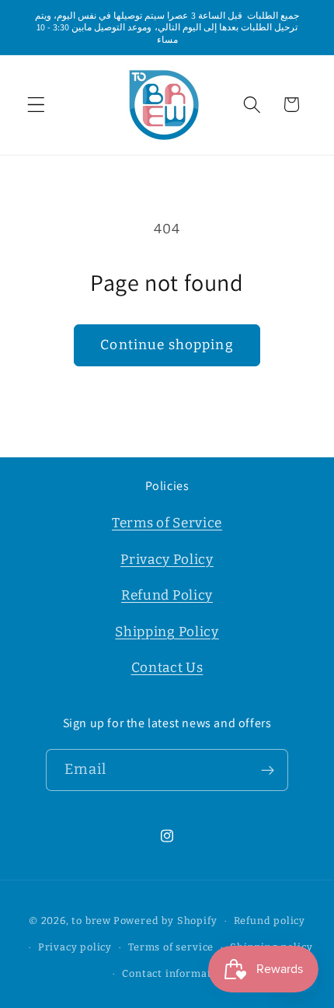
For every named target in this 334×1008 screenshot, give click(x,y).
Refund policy (269, 920)
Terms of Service (167, 523)
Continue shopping (167, 345)
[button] (36, 104)
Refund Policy (167, 595)
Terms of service (171, 947)
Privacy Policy (167, 559)
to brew (91, 920)
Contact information (175, 973)
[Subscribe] (268, 770)
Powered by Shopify (165, 920)
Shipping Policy (166, 632)
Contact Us (167, 668)
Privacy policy (75, 947)
